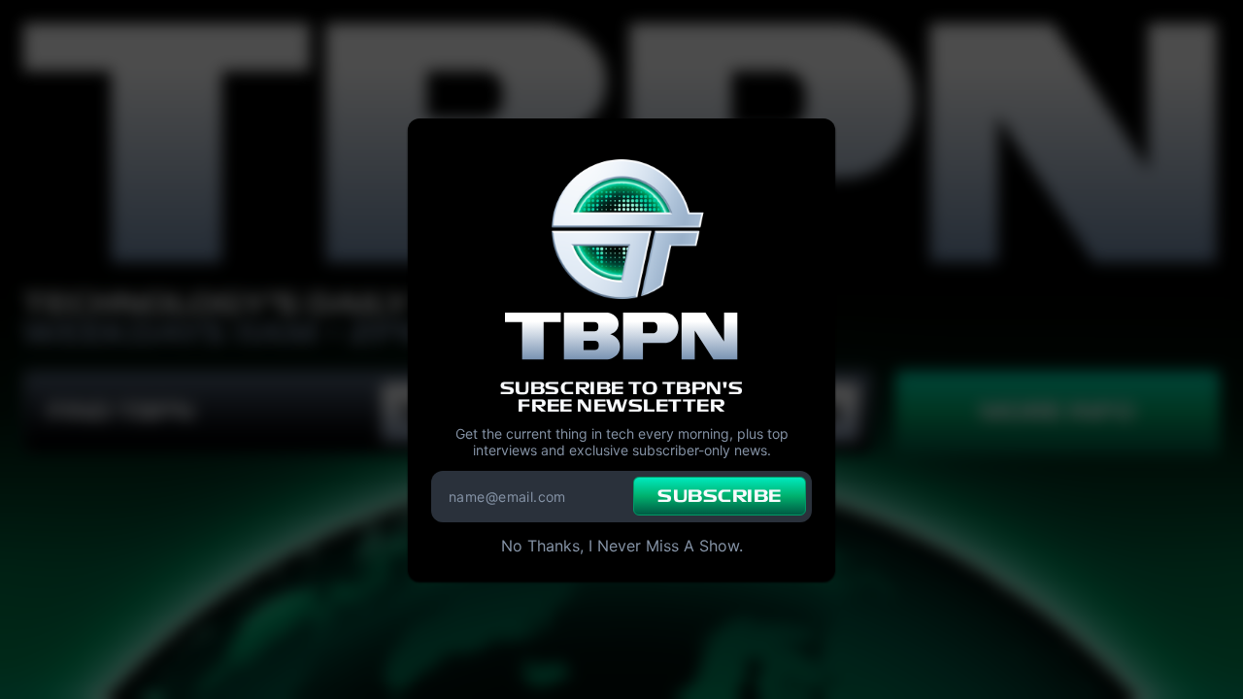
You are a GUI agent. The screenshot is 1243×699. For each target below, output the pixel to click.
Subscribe (719, 496)
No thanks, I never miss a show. (622, 545)
